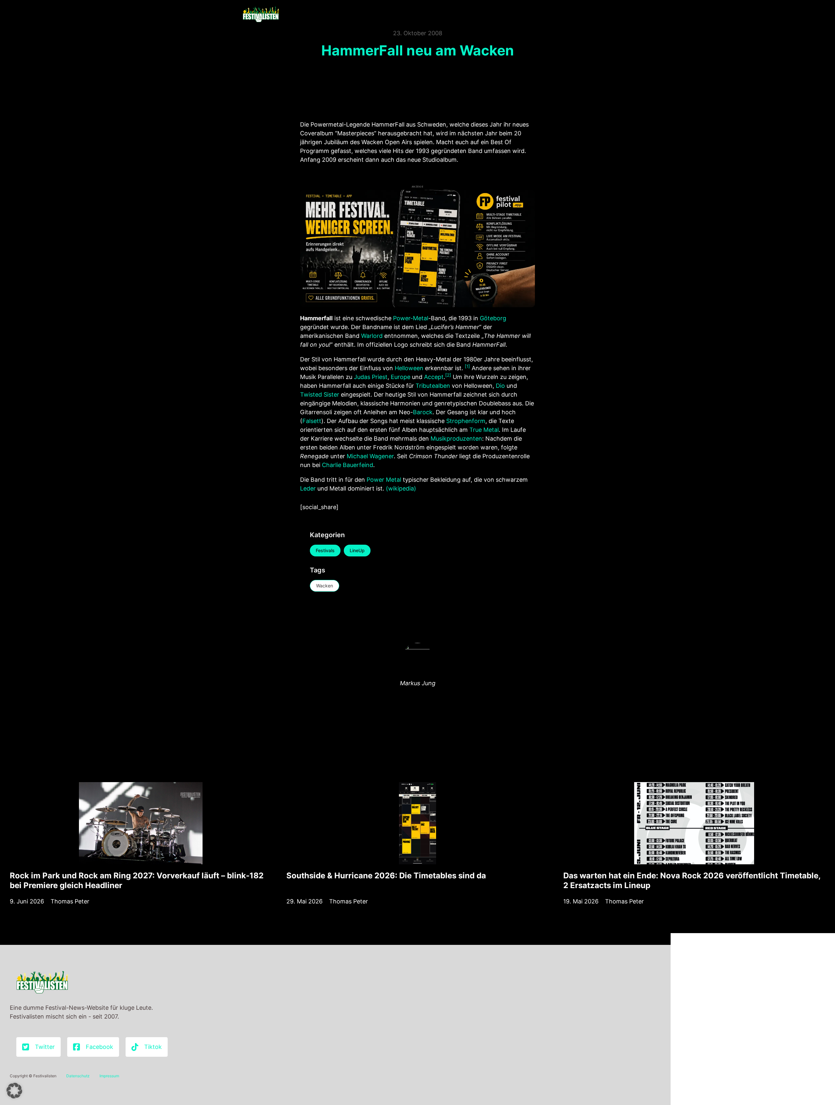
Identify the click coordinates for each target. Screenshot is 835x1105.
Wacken (324, 585)
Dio (500, 385)
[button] (14, 1090)
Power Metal (384, 479)
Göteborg (493, 318)
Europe (400, 376)
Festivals (325, 550)
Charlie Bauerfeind (347, 465)
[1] (467, 366)
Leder (308, 488)
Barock (423, 412)
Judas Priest (370, 376)
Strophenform (465, 420)
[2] (448, 375)
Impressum (109, 1075)
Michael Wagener (370, 456)
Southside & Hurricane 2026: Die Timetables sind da (386, 875)
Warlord (372, 335)
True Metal (484, 429)
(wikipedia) (401, 488)
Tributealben (433, 385)
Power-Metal (410, 318)
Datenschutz (78, 1075)
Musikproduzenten (456, 438)
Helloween (409, 368)
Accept (434, 376)
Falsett (311, 420)
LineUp (357, 550)
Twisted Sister (319, 394)
